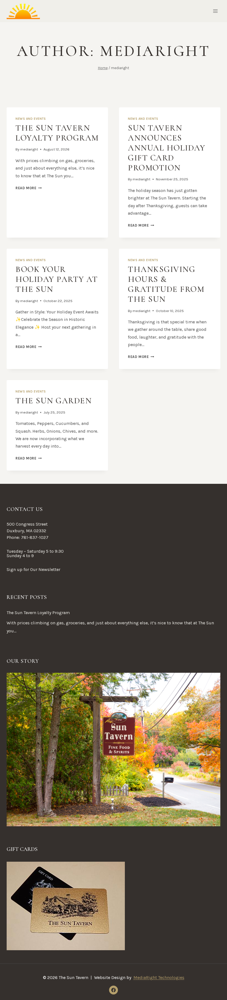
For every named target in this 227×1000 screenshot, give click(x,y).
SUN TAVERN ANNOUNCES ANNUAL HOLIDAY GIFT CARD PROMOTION (166, 148)
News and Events (31, 119)
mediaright (29, 149)
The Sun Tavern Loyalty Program (57, 133)
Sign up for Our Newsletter (33, 569)
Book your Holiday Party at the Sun (57, 279)
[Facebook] (113, 990)
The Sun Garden (54, 401)
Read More (29, 188)
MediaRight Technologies (158, 977)
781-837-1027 (34, 537)
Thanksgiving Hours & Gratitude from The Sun (166, 284)
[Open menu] (215, 11)
